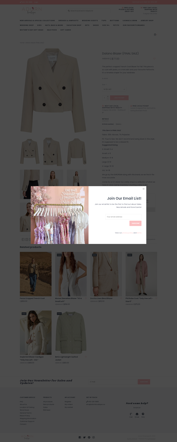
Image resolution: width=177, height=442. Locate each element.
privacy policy (127, 233)
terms (139, 233)
